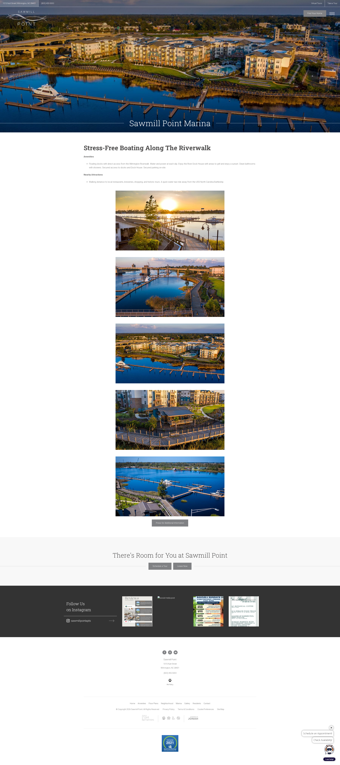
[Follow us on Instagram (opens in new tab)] (170, 652)
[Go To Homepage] (26, 18)
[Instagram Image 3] (208, 611)
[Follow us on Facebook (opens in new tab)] (164, 652)
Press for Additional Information (170, 523)
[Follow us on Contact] (176, 652)
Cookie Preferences (205, 709)
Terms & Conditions (186, 709)
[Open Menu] (332, 13)
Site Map (220, 709)
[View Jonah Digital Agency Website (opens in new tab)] (193, 718)
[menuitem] (132, 703)
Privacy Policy (169, 709)
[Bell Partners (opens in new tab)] (148, 720)
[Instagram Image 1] (137, 611)
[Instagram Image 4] (244, 611)
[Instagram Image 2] (173, 598)
